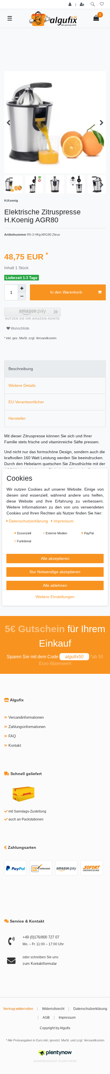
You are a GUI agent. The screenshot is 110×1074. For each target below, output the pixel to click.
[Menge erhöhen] (22, 288)
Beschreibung (20, 368)
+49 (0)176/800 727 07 (41, 937)
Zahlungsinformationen (26, 727)
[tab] (55, 368)
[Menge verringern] (22, 296)
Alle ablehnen (55, 585)
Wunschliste (19, 328)
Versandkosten (94, 1040)
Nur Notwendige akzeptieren (55, 571)
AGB (46, 1018)
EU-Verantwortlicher (26, 402)
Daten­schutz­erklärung (29, 520)
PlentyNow (67, 1061)
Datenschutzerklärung (90, 1009)
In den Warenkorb (66, 292)
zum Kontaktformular (40, 963)
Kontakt (14, 745)
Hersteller (17, 418)
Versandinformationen (26, 717)
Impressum (67, 1018)
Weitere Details (22, 385)
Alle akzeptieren (55, 558)
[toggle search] (92, 4)
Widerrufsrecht (53, 1009)
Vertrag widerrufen (18, 1009)
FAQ (12, 736)
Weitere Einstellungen (55, 596)
